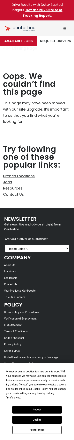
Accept (37, 409)
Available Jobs (18, 40)
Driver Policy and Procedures (21, 312)
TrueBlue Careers (14, 297)
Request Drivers (55, 40)
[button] (65, 28)
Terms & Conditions (16, 331)
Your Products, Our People (20, 290)
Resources (12, 188)
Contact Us (13, 194)
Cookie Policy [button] (40, 389)
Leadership (10, 278)
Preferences (37, 429)
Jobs (7, 182)
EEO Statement (13, 325)
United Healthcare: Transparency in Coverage (31, 357)
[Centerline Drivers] (20, 28)
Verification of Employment (20, 318)
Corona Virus (12, 351)
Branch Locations (19, 176)
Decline (37, 419)
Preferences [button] (13, 397)
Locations (10, 271)
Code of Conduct (14, 338)
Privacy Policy (12, 344)
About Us (9, 265)
